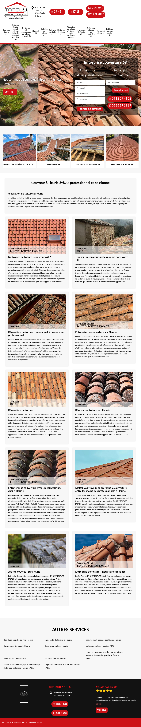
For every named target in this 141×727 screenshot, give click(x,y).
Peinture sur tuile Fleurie (14, 659)
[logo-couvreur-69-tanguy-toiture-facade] (16, 10)
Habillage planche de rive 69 (109, 32)
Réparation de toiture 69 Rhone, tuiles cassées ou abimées (71, 32)
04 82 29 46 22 (57, 12)
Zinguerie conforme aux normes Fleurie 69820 (62, 666)
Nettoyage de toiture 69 (61, 32)
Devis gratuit (96, 14)
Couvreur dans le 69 (6, 32)
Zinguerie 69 (36, 32)
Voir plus (101, 710)
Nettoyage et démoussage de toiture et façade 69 (26, 32)
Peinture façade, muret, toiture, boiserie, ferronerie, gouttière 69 (16, 32)
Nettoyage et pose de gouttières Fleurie (103, 640)
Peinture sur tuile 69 (52, 32)
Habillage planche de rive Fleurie (18, 640)
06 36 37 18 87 (76, 12)
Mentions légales (35, 723)
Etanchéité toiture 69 (101, 32)
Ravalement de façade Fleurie (16, 646)
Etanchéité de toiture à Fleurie (58, 640)
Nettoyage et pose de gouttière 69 (91, 32)
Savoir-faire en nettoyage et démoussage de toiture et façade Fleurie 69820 (21, 666)
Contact (10, 92)
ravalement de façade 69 (81, 32)
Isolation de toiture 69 (44, 32)
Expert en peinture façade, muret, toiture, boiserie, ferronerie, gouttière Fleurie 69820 (104, 655)
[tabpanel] (19, 151)
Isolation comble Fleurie (55, 659)
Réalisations (95, 8)
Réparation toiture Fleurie (56, 646)
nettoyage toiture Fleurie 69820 (100, 646)
